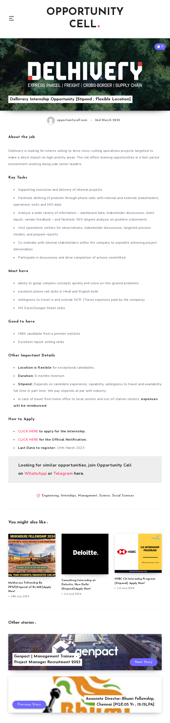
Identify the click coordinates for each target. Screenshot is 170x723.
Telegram (63, 473)
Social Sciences (123, 495)
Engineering (50, 495)
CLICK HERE (28, 431)
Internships (68, 495)
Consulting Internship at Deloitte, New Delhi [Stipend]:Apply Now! (79, 584)
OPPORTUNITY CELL (85, 18)
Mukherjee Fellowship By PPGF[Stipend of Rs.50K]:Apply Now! (29, 587)
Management (87, 495)
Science (104, 495)
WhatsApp (35, 473)
